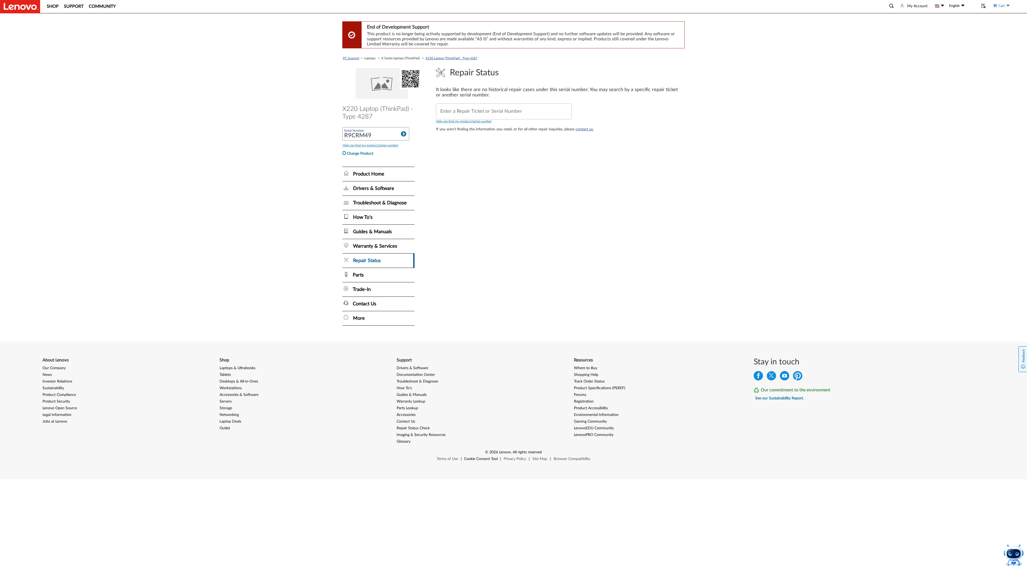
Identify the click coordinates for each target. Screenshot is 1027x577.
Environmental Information (596, 415)
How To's (404, 388)
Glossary (404, 441)
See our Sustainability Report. (779, 398)
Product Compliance (59, 395)
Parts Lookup (407, 408)
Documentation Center (416, 375)
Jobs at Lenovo (55, 421)
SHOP (53, 6)
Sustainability (53, 388)
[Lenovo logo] (20, 6)
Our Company (54, 368)
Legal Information (57, 415)
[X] (771, 377)
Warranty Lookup (411, 401)
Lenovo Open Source (60, 408)
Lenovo (505, 452)
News (47, 375)
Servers (226, 401)
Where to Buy (585, 368)
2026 (493, 452)
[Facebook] (758, 377)
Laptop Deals (230, 421)
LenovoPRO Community (594, 435)
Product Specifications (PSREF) (599, 388)
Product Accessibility (591, 408)
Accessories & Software (239, 395)
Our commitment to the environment (795, 390)
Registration (584, 401)
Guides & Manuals (412, 395)
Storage (226, 408)
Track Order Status (589, 381)
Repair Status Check (413, 428)
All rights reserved (527, 452)
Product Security (56, 401)
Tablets (225, 375)
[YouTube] (784, 377)
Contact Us (406, 421)
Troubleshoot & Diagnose (417, 381)
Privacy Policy (515, 459)
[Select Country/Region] (939, 5)
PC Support (351, 58)
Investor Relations (57, 381)
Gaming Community (590, 421)
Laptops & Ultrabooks (237, 368)
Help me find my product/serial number (464, 121)
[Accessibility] (971, 6)
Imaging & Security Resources (421, 435)
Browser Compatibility (572, 459)
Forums (580, 395)
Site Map (539, 459)
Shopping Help (586, 375)
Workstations (231, 388)
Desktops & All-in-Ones (239, 381)
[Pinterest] (797, 377)
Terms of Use (447, 459)
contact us (584, 129)
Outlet (225, 428)
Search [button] (403, 134)
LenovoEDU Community (594, 428)
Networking (229, 415)
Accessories (406, 415)
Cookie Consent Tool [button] (481, 459)
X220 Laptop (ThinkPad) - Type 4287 (451, 58)
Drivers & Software (412, 368)
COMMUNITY (102, 6)
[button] (891, 6)
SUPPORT (73, 6)
